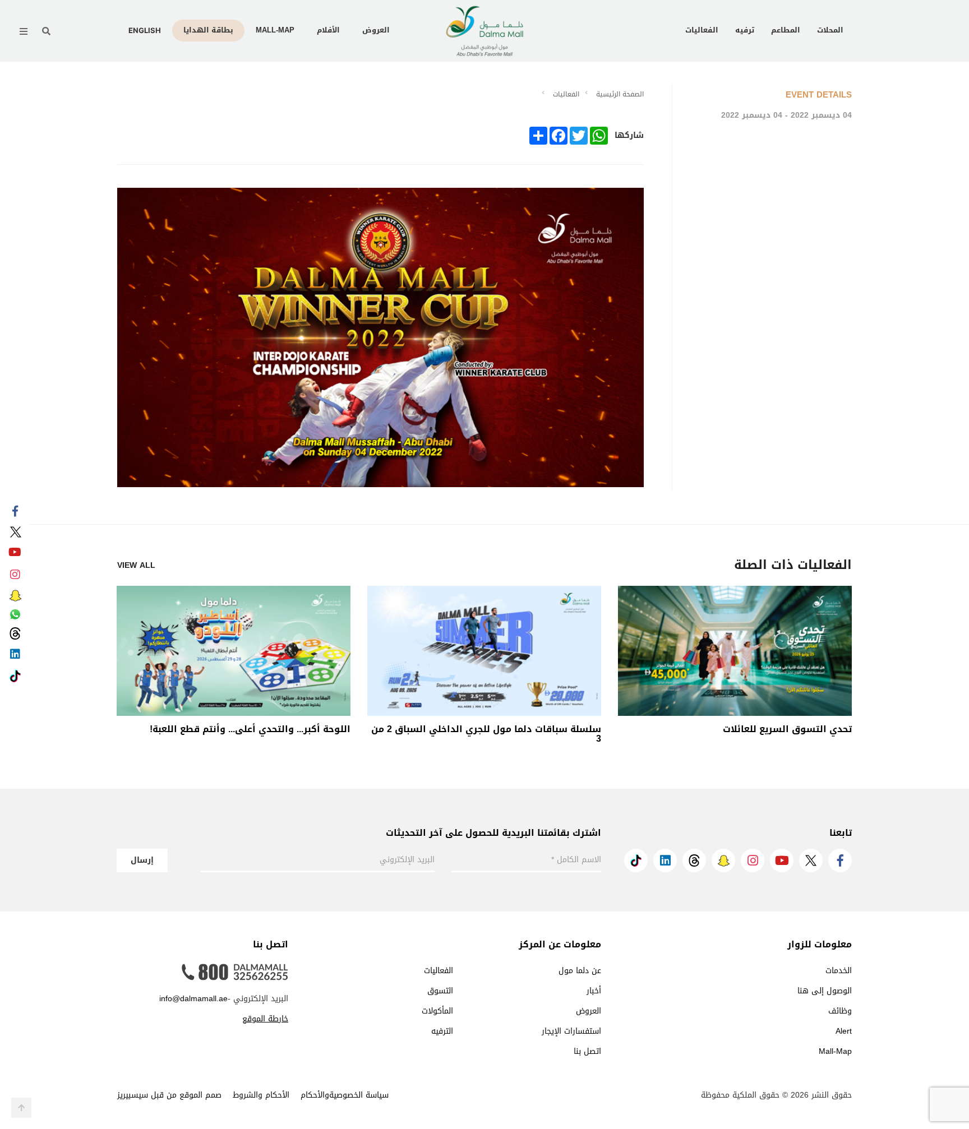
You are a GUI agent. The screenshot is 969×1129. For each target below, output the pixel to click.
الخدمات (838, 970)
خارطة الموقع (265, 1018)
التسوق (440, 990)
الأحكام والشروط (261, 1095)
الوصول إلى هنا (824, 990)
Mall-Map (275, 30)
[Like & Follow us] (14, 511)
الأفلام (328, 30)
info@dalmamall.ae (193, 998)
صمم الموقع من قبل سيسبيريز (169, 1095)
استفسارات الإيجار (571, 1031)
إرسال (142, 860)
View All (136, 565)
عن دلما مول (580, 970)
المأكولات (437, 1011)
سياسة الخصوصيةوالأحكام (345, 1095)
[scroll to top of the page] (21, 1108)
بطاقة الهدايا (208, 30)
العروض (376, 30)
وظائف (840, 1011)
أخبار (594, 990)
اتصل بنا (587, 1051)
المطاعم (785, 30)
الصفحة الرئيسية (620, 94)
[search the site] (46, 31)
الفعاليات (701, 30)
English (144, 30)
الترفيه (442, 1031)
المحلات (830, 30)
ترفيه (744, 30)
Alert (844, 1031)
